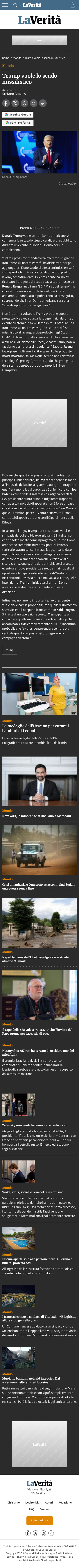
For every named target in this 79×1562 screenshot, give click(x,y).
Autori (49, 1502)
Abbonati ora (39, 1520)
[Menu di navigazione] (5, 5)
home (5, 58)
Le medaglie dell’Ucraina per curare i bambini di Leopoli (35, 728)
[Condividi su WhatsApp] (24, 103)
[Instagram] (43, 1533)
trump (10, 650)
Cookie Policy (38, 1556)
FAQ (31, 1509)
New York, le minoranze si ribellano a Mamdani (36, 816)
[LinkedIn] (51, 1533)
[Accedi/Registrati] (72, 5)
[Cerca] (15, 5)
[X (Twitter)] (35, 1533)
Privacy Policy (23, 1556)
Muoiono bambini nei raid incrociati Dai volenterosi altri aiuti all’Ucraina (31, 1380)
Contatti (45, 1509)
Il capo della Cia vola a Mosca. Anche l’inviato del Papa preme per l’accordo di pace (37, 1031)
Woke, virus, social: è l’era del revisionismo (33, 1192)
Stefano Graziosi (14, 94)
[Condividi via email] (33, 103)
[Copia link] (43, 103)
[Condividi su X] (15, 103)
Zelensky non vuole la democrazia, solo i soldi (35, 1125)
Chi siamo (14, 1502)
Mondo (17, 58)
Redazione (65, 1502)
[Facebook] (28, 1533)
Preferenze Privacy (56, 1556)
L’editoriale (32, 1502)
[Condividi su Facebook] (6, 103)
